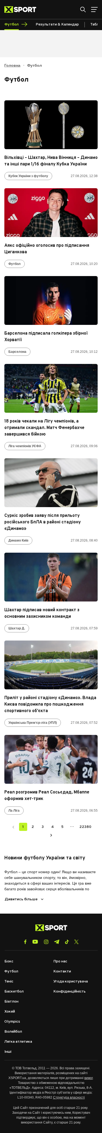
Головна (12, 65)
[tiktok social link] (67, 942)
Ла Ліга (14, 810)
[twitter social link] (76, 942)
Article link (51, 124)
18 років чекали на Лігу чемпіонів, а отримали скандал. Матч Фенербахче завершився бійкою (44, 428)
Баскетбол (14, 991)
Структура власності (69, 1097)
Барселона (17, 352)
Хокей (9, 1011)
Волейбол (13, 1031)
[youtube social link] (35, 942)
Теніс (8, 981)
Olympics (12, 1021)
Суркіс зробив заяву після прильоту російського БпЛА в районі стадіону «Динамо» (42, 522)
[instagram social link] (46, 942)
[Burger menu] (94, 9)
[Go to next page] (51, 835)
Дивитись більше (21, 899)
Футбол (14, 264)
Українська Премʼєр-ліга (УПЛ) (32, 723)
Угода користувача (70, 981)
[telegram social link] (56, 942)
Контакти (62, 971)
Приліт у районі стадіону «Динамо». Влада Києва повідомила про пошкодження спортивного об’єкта (50, 704)
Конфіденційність (69, 991)
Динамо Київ (18, 540)
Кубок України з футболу (28, 176)
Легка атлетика (18, 1041)
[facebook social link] (25, 942)
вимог (88, 1078)
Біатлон (11, 1001)
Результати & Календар (57, 24)
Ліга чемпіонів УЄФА (24, 446)
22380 (85, 827)
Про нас (60, 961)
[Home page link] (22, 9)
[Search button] (83, 9)
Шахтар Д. (16, 628)
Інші (7, 1051)
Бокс (8, 961)
